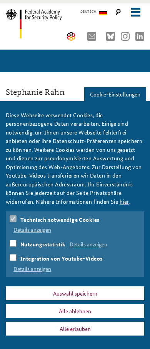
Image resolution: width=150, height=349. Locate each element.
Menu (135, 12)
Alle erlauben (75, 328)
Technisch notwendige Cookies (60, 219)
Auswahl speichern (75, 293)
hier (124, 201)
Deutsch (88, 11)
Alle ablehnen (75, 311)
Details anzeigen (32, 229)
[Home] (39, 23)
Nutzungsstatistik (43, 244)
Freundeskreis (71, 36)
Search (118, 12)
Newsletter (93, 36)
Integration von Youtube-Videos (61, 258)
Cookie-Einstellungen (115, 94)
